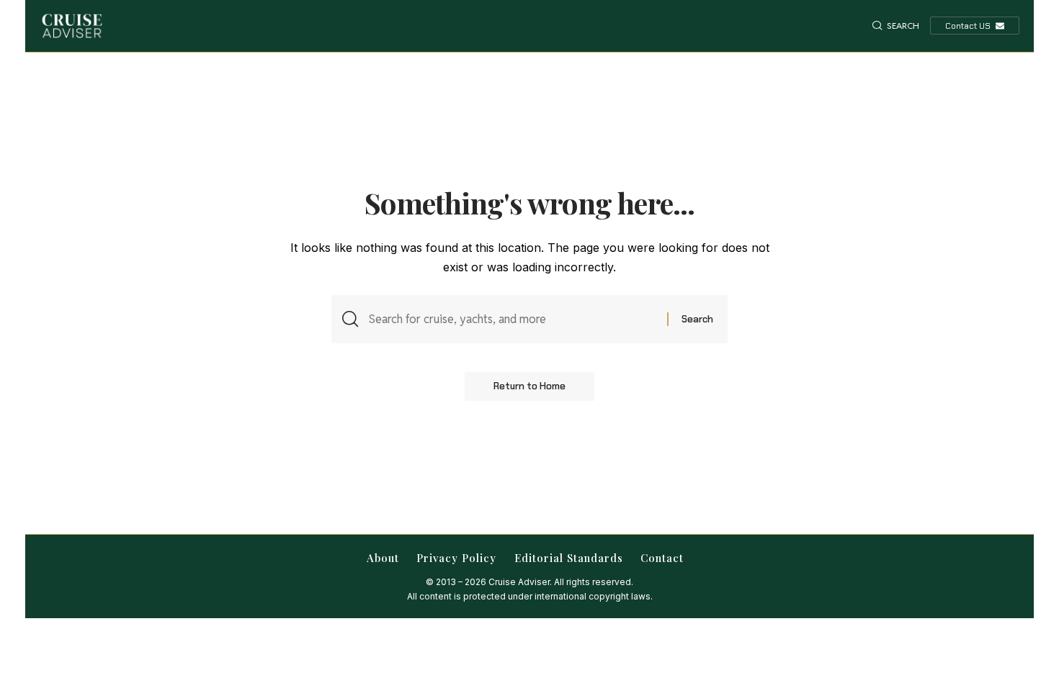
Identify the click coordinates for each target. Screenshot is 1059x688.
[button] (895, 26)
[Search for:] (512, 319)
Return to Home (529, 386)
